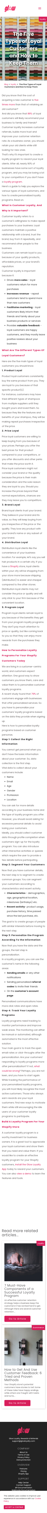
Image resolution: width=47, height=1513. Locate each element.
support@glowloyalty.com (23, 1441)
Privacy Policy (23, 1457)
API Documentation (23, 1487)
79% (33, 693)
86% (30, 113)
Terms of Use (23, 1455)
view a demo (23, 1173)
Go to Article (17, 1318)
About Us (23, 1452)
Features (23, 1468)
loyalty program (13, 181)
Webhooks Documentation (23, 1490)
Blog (6, 84)
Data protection (24, 1460)
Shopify (14, 566)
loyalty (13, 84)
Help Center (23, 1482)
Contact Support (23, 1485)
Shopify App (23, 1473)
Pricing (23, 1471)
